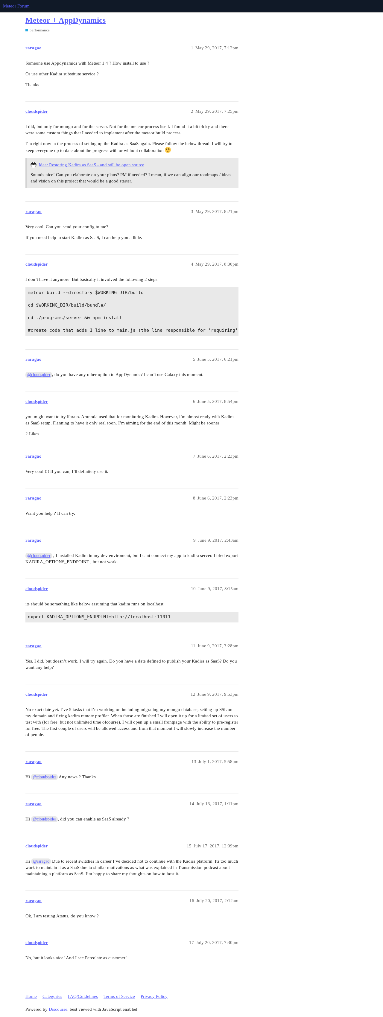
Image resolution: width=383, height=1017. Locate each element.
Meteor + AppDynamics (65, 20)
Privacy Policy (154, 996)
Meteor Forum (16, 6)
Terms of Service (119, 996)
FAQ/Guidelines (83, 996)
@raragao (41, 861)
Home (31, 996)
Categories (52, 996)
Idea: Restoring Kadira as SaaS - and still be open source (91, 164)
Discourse (58, 1009)
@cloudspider (39, 374)
